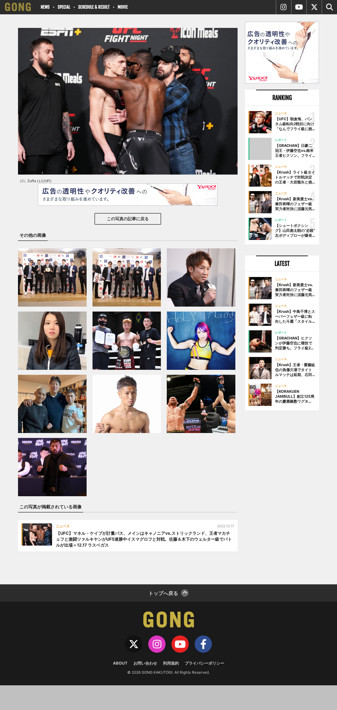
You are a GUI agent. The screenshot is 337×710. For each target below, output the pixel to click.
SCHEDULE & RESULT (94, 7)
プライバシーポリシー (204, 663)
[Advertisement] (282, 495)
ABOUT (120, 663)
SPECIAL (64, 7)
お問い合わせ (145, 663)
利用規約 (171, 663)
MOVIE (123, 7)
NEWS (45, 7)
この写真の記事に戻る (128, 218)
